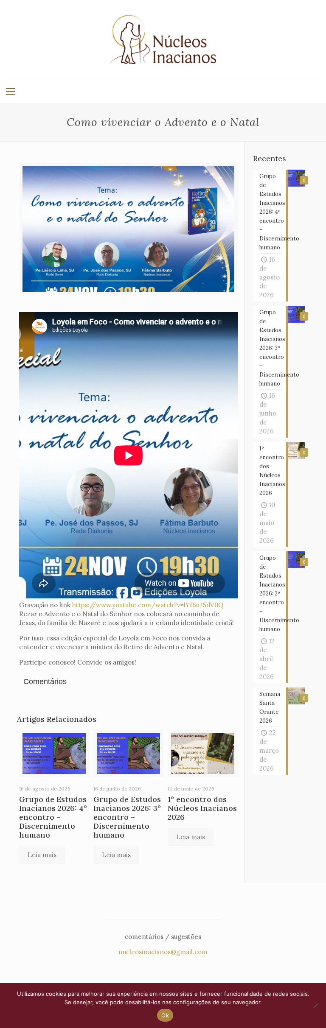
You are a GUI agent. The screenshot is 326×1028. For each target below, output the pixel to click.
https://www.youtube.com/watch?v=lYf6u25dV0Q (147, 605)
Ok (165, 1015)
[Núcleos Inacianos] (163, 39)
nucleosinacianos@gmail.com (163, 952)
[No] (315, 1005)
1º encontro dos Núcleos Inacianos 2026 (202, 808)
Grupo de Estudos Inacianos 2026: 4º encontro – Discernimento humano (53, 817)
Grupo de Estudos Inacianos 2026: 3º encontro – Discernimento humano (127, 817)
